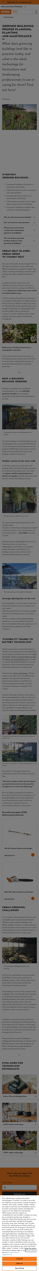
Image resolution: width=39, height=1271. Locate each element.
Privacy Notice (31, 1250)
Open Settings (19, 1268)
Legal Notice (7, 1254)
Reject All (19, 1264)
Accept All (19, 1259)
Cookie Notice (13, 1252)
